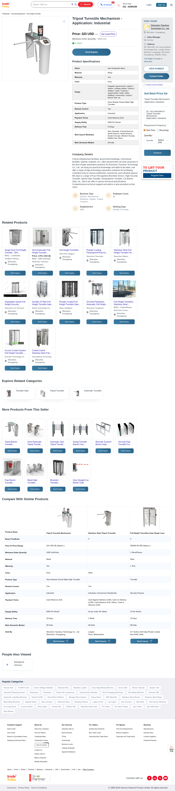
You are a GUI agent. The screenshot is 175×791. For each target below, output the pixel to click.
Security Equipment (18, 14)
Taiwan (23, 769)
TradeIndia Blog (40, 736)
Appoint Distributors (68, 752)
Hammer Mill (154, 692)
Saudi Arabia (65, 769)
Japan (9, 769)
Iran (79, 769)
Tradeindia (6, 14)
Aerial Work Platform (55, 697)
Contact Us (38, 750)
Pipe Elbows (8, 711)
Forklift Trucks (23, 688)
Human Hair (8, 688)
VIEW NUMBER (156, 69)
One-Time (150, 130)
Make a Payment (40, 758)
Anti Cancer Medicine (157, 702)
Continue (157, 153)
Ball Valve (140, 702)
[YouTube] (165, 778)
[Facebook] (149, 778)
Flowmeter (47, 692)
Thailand (31, 769)
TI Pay (64, 736)
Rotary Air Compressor (65, 692)
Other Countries (88, 769)
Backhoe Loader (80, 688)
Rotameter (34, 692)
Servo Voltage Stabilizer (43, 688)
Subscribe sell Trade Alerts (125, 736)
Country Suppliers (150, 736)
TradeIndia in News (41, 740)
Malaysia (40, 769)
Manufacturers (149, 729)
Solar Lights (42, 707)
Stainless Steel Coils (89, 707)
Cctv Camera (126, 702)
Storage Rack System (77, 697)
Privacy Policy (23, 788)
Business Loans (67, 744)
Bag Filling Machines (12, 702)
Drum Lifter (122, 688)
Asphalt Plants (31, 702)
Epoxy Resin (96, 697)
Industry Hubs (148, 733)
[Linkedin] (154, 778)
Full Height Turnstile (34, 14)
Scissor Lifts (154, 688)
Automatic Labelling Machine (15, 697)
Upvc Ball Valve (153, 707)
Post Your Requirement (124, 729)
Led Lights (112, 702)
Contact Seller (156, 76)
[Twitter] (160, 778)
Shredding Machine (136, 692)
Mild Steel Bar (111, 697)
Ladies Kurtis (98, 702)
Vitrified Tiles (71, 707)
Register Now (157, 175)
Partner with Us (39, 754)
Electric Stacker (138, 688)
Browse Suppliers (122, 733)
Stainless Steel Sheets (131, 697)
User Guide (11, 733)
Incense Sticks (27, 707)
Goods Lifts (56, 707)
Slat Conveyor (47, 702)
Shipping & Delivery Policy (16, 740)
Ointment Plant (64, 702)
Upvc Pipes (137, 707)
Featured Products (150, 740)
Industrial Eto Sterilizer (89, 692)
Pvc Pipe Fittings (121, 707)
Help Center (11, 729)
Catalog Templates (68, 748)
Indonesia (48, 769)
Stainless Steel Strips (153, 697)
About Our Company (41, 729)
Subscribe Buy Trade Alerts (98, 736)
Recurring (163, 130)
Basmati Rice (63, 688)
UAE (56, 769)
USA (73, 769)
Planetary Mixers (81, 702)
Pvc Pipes (106, 707)
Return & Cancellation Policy (17, 736)
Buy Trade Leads (95, 733)
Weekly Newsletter (40, 762)
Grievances (11, 788)
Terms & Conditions (39, 788)
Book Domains (67, 733)
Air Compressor (10, 707)
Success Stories (40, 733)
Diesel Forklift (37, 697)
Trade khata (66, 740)
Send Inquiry (91, 52)
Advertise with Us (68, 729)
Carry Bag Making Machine (103, 688)
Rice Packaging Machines (112, 692)
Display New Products (96, 729)
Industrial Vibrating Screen (14, 692)
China (16, 769)
